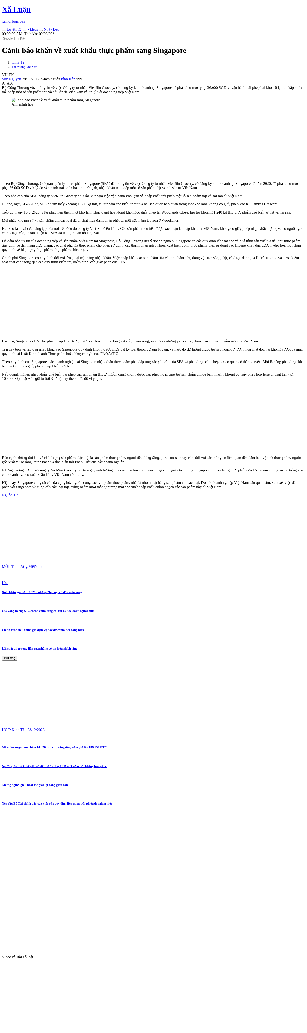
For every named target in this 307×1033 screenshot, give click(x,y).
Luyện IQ (14, 29)
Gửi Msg (9, 658)
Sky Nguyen (11, 79)
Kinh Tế (18, 62)
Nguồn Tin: (10, 495)
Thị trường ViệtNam (24, 67)
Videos (32, 29)
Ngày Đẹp (51, 29)
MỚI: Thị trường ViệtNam (22, 566)
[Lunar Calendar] (41, 30)
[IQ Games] (4, 30)
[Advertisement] (146, 144)
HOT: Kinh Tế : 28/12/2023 (23, 730)
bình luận (68, 79)
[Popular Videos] (24, 30)
